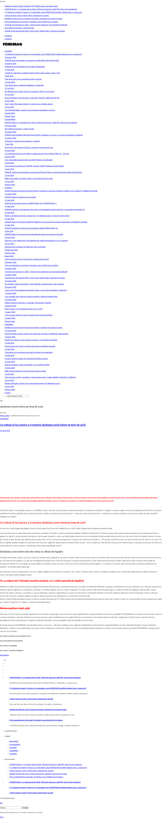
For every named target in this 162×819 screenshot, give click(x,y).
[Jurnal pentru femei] (12, 46)
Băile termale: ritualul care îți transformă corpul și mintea (25, 371)
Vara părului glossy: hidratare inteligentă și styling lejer (24, 85)
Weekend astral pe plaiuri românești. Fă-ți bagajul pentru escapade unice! (31, 6)
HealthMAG (9, 324)
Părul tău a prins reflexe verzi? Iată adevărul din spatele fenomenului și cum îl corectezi (36, 241)
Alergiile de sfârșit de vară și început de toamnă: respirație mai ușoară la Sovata (33, 19)
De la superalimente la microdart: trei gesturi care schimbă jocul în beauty (31, 22)
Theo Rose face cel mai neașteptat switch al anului (23, 79)
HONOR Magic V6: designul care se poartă (20, 197)
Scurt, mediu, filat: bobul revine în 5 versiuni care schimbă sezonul (29, 104)
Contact (8, 393)
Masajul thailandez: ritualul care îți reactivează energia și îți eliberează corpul (32, 383)
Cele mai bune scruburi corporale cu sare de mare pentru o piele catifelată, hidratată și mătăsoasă (40, 377)
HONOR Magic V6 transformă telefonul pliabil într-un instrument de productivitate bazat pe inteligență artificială (46, 222)
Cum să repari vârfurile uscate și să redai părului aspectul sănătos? (29, 315)
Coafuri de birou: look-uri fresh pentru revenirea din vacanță (27, 16)
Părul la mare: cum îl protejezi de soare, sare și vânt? (24, 309)
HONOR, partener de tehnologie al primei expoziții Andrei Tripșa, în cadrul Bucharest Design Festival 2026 (43, 172)
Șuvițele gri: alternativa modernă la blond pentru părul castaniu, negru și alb (32, 73)
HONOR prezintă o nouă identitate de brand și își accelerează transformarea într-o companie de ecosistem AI (44, 210)
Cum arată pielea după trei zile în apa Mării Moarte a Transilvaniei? (29, 160)
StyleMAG (8, 188)
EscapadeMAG (10, 119)
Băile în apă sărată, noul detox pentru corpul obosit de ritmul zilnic (29, 178)
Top (1, 803)
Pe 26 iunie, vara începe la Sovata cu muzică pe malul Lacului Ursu (29, 147)
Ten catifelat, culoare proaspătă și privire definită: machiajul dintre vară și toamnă (34, 284)
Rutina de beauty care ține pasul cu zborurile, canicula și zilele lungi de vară (32, 98)
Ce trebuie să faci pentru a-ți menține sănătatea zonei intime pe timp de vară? (43, 425)
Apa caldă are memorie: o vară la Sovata (19, 28)
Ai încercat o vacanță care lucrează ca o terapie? (22, 141)
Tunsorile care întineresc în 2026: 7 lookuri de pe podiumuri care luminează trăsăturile (36, 25)
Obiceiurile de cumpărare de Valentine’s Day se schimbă (25, 247)
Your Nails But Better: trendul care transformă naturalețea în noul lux (30, 110)
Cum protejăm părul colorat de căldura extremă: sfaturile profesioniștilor (31, 297)
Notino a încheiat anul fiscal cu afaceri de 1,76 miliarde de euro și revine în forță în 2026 (37, 216)
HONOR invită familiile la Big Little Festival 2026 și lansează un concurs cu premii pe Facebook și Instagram (44, 135)
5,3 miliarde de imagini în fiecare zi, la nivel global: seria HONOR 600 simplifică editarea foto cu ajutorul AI (43, 12)
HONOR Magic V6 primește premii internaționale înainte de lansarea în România (34, 234)
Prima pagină (4, 416)
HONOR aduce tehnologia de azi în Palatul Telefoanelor (25, 67)
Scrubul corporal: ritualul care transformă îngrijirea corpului (26, 359)
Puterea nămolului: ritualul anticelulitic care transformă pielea (27, 365)
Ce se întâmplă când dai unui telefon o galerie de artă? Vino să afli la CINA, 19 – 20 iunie (37, 154)
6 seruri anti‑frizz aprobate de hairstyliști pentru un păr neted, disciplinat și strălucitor (36, 290)
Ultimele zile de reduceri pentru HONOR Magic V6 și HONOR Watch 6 (31, 203)
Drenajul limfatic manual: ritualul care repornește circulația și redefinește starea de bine (36, 334)
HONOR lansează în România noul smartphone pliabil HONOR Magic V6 (31, 228)
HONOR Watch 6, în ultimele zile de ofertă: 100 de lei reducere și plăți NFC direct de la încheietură (41, 9)
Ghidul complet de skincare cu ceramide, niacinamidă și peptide (28, 303)
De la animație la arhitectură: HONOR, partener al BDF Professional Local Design (34, 166)
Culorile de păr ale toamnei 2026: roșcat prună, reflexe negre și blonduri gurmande (35, 31)
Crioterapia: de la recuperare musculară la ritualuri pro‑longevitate (29, 352)
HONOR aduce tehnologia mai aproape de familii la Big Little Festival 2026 (32, 60)
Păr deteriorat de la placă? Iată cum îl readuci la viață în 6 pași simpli (29, 91)
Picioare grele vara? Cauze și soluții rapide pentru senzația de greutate (30, 346)
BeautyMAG (9, 256)
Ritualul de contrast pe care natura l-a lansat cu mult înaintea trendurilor (31, 340)
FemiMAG (8, 51)
